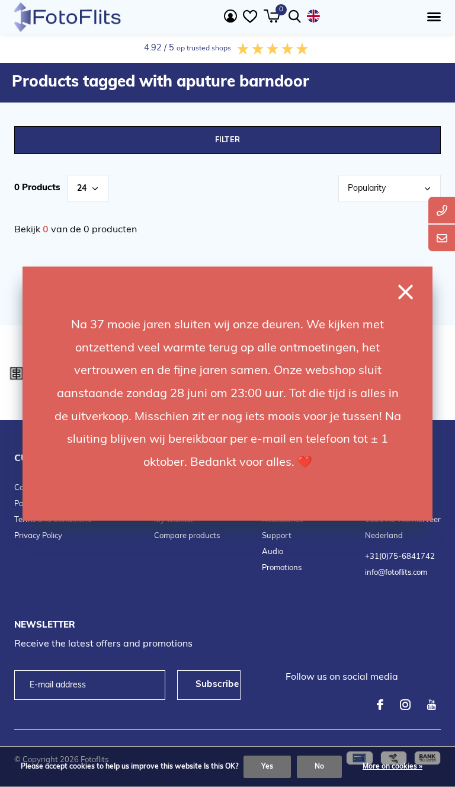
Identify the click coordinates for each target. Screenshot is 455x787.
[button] (431, 17)
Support (276, 536)
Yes (267, 766)
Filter (227, 140)
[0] (272, 16)
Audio (272, 552)
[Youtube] (431, 705)
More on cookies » (392, 766)
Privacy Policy (38, 536)
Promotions (282, 568)
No (319, 766)
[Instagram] (405, 705)
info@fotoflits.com (396, 573)
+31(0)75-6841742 (400, 557)
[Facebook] (380, 705)
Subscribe (217, 684)
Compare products (187, 536)
